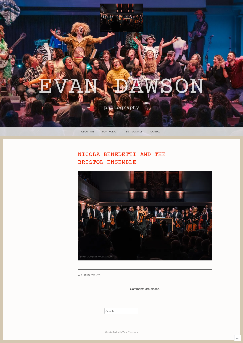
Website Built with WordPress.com (121, 331)
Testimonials (133, 131)
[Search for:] (121, 311)
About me (87, 131)
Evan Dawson (121, 87)
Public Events (91, 275)
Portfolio (109, 131)
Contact (156, 131)
